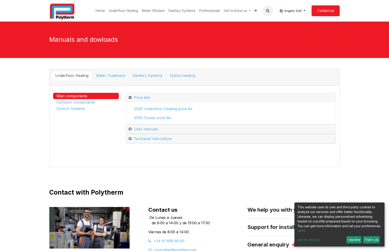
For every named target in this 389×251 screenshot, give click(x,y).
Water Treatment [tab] (110, 75)
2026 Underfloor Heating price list (163, 109)
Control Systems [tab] (71, 108)
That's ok (371, 240)
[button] (267, 10)
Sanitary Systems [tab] (147, 75)
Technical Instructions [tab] (153, 138)
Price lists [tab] (142, 97)
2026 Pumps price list (153, 118)
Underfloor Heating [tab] (71, 75)
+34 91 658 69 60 (167, 241)
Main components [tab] (72, 96)
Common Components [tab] (76, 102)
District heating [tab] (182, 75)
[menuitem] (100, 11)
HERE (301, 231)
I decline (354, 240)
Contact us (325, 11)
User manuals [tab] (146, 129)
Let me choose (309, 240)
